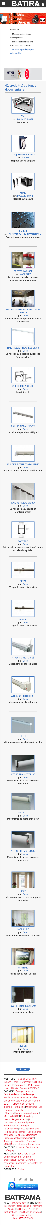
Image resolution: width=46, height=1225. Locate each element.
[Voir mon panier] (36, 5)
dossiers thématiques (29, 1144)
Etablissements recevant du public (21, 1097)
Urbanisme (31, 1106)
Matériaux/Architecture (27, 1113)
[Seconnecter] (43, 5)
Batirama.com (19, 1202)
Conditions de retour (22, 1215)
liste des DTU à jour (26, 1079)
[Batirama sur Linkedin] (31, 1179)
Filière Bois (33, 1128)
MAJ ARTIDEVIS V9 (23, 1218)
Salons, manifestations (26, 1135)
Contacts (22, 1169)
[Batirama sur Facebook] (14, 1179)
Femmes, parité (11, 1125)
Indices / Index (11, 1082)
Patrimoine (19, 1106)
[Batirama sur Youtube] (25, 1179)
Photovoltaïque (27, 1116)
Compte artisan (27, 1153)
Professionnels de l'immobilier (19, 1138)
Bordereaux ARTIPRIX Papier (26, 1085)
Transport (31, 1141)
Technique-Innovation (14, 1141)
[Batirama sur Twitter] (20, 1179)
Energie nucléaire (24, 1091)
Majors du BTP (11, 1116)
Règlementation (20, 1119)
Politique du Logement (15, 1131)
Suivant (23, 1069)
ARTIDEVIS (21, 1209)
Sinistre (23, 1128)
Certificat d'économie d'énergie (19, 1094)
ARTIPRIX (33, 1209)
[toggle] (4, 4)
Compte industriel (12, 1156)
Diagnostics (18, 1103)
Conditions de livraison (30, 1212)
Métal (7, 1144)
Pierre (31, 1122)
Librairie (20, 1147)
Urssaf (7, 1119)
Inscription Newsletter (27, 1163)
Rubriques (14, 29)
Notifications (11, 1212)
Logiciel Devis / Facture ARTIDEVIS (21, 1088)
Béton (14, 1144)
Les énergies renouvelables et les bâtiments (23, 1109)
